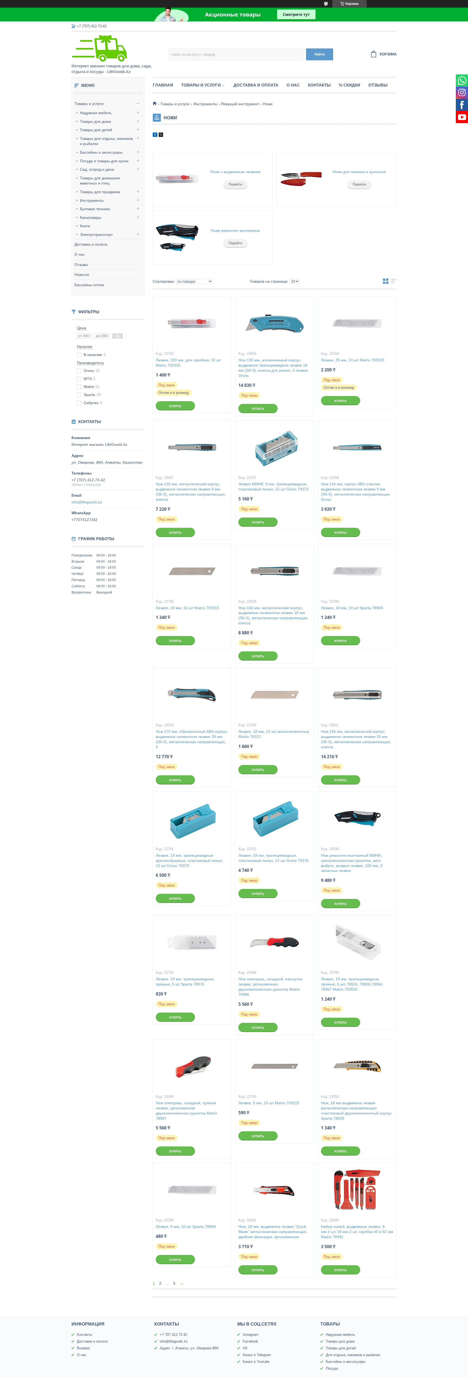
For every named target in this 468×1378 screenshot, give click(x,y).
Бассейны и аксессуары (101, 152)
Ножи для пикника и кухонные (359, 172)
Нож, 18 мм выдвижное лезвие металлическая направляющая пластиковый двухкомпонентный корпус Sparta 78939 (356, 1110)
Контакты (319, 85)
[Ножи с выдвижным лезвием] (177, 179)
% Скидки (349, 85)
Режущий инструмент (240, 104)
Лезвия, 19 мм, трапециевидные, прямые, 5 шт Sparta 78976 (185, 981)
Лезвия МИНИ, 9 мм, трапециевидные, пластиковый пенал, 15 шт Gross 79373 (273, 486)
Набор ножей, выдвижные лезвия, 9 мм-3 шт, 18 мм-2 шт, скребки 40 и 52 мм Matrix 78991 (357, 1231)
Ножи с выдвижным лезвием (235, 172)
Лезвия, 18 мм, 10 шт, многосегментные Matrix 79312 (273, 734)
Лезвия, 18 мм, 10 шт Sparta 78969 (352, 608)
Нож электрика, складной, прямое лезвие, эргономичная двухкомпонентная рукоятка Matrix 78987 (186, 1110)
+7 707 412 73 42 (173, 1335)
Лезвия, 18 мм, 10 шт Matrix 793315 (187, 608)
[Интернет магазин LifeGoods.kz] (119, 47)
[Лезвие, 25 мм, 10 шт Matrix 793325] (357, 323)
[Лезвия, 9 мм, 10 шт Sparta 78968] (192, 1190)
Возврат (83, 1348)
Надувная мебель (96, 113)
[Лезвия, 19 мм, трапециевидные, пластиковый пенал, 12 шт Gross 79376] (274, 819)
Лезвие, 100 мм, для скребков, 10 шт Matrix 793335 (188, 362)
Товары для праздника (100, 192)
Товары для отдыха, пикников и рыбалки (106, 141)
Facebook (250, 1341)
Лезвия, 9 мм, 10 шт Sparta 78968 (186, 1226)
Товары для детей (96, 130)
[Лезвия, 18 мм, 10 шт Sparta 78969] (357, 571)
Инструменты (92, 200)
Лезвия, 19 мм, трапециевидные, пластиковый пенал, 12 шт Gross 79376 (273, 858)
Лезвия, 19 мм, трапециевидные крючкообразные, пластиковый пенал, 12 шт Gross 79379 (189, 860)
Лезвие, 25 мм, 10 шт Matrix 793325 (352, 360)
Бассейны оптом (89, 285)
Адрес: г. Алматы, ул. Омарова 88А (189, 1348)
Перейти (235, 184)
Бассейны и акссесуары (345, 1362)
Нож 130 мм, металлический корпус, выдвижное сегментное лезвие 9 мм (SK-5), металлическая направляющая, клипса (191, 492)
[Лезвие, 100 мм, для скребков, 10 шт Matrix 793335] (192, 323)
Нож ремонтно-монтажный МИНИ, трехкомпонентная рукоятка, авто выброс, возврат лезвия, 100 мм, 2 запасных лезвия (351, 863)
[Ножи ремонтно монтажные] (177, 237)
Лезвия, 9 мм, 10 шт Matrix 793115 (268, 1103)
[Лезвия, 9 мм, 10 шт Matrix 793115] (274, 1066)
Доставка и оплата (90, 244)
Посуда (332, 1368)
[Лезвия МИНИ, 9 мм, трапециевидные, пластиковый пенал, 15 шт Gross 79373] (274, 447)
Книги (85, 226)
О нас (79, 254)
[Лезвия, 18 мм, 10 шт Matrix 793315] (192, 571)
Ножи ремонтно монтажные (235, 230)
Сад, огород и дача (97, 169)
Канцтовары (90, 217)
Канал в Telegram (257, 1355)
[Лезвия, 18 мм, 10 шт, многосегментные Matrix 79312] (274, 695)
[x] (161, 135)
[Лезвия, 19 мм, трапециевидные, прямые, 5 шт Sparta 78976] (192, 942)
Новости (81, 274)
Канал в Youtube (256, 1362)
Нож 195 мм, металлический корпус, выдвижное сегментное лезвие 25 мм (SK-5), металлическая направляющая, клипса (356, 739)
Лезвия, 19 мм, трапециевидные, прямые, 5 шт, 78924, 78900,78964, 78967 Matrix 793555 (352, 984)
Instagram (250, 1335)
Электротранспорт (96, 234)
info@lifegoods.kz (87, 502)
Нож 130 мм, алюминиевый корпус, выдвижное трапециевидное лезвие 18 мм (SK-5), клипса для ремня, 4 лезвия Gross (273, 368)
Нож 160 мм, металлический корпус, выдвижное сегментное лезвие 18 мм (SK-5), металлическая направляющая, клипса (273, 615)
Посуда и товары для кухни (104, 161)
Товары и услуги (88, 103)
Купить (175, 406)
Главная (163, 85)
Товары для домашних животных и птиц (100, 181)
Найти (319, 54)
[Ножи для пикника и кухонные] (301, 179)
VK (245, 1348)
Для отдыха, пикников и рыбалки (353, 1355)
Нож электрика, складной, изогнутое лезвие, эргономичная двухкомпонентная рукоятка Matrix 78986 (270, 987)
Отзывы (81, 264)
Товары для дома (95, 121)
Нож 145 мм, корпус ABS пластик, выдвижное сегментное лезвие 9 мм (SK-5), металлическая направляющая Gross (355, 492)
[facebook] (155, 135)
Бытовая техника (95, 209)
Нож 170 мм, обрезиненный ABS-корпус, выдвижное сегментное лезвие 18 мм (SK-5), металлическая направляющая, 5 (192, 739)
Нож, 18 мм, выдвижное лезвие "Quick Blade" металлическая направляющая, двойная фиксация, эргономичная (272, 1231)
